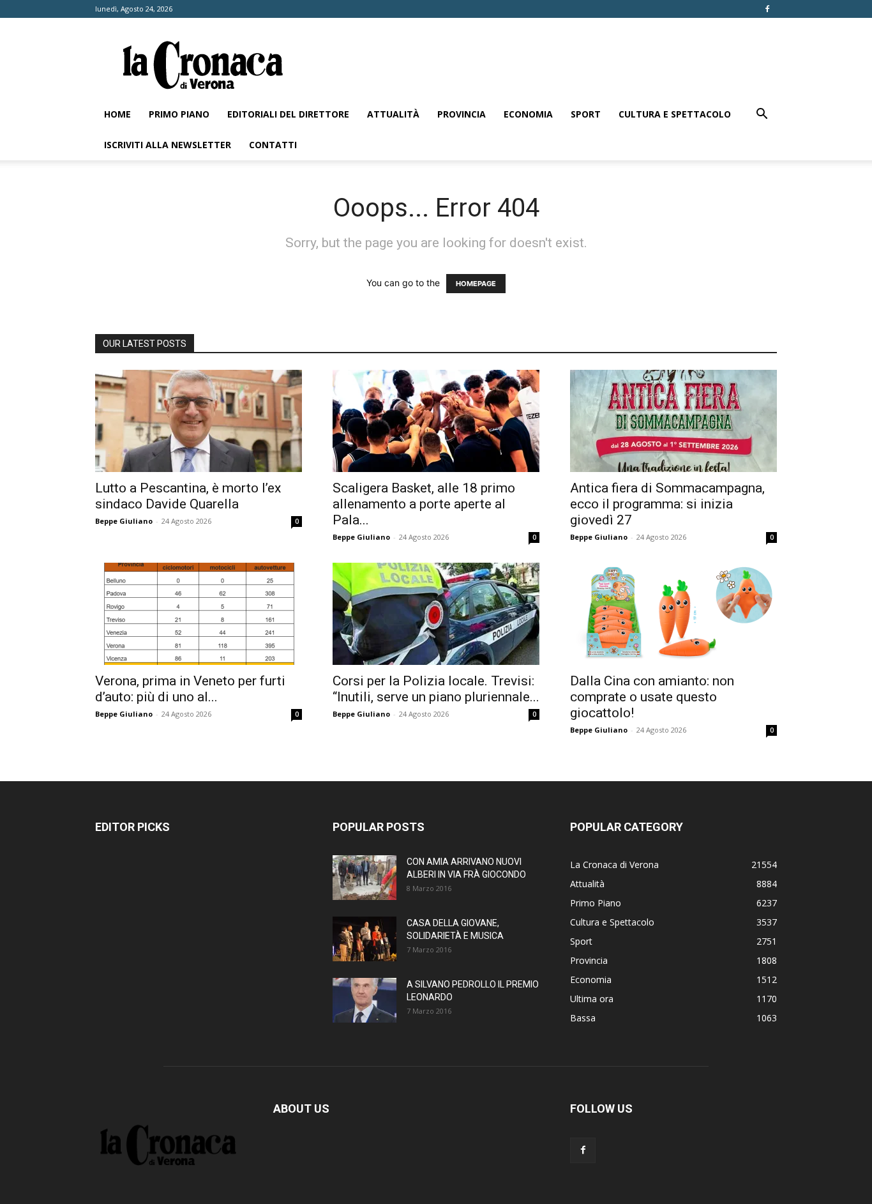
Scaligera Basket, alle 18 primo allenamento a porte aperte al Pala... (424, 504)
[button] (761, 115)
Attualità (393, 114)
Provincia (461, 114)
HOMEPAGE (476, 283)
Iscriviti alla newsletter (167, 145)
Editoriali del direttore (288, 114)
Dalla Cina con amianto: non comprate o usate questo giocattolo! (652, 696)
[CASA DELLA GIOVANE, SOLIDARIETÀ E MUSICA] (364, 939)
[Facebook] (767, 9)
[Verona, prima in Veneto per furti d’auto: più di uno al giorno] (198, 614)
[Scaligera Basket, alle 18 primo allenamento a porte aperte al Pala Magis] (436, 421)
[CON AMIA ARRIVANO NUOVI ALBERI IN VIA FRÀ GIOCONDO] (364, 877)
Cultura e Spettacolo (675, 114)
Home (117, 114)
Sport (586, 114)
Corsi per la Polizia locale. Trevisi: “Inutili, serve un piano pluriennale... (436, 689)
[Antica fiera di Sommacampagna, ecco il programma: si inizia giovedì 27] (673, 421)
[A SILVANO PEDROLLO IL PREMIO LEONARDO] (364, 1000)
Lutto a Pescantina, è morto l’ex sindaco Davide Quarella (188, 496)
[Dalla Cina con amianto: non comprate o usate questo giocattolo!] (673, 614)
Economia (528, 114)
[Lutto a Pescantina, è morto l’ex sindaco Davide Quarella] (198, 421)
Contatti (273, 145)
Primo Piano (179, 114)
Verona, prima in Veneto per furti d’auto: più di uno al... (190, 689)
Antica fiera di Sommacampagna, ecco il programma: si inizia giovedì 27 (667, 504)
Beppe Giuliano (124, 521)
